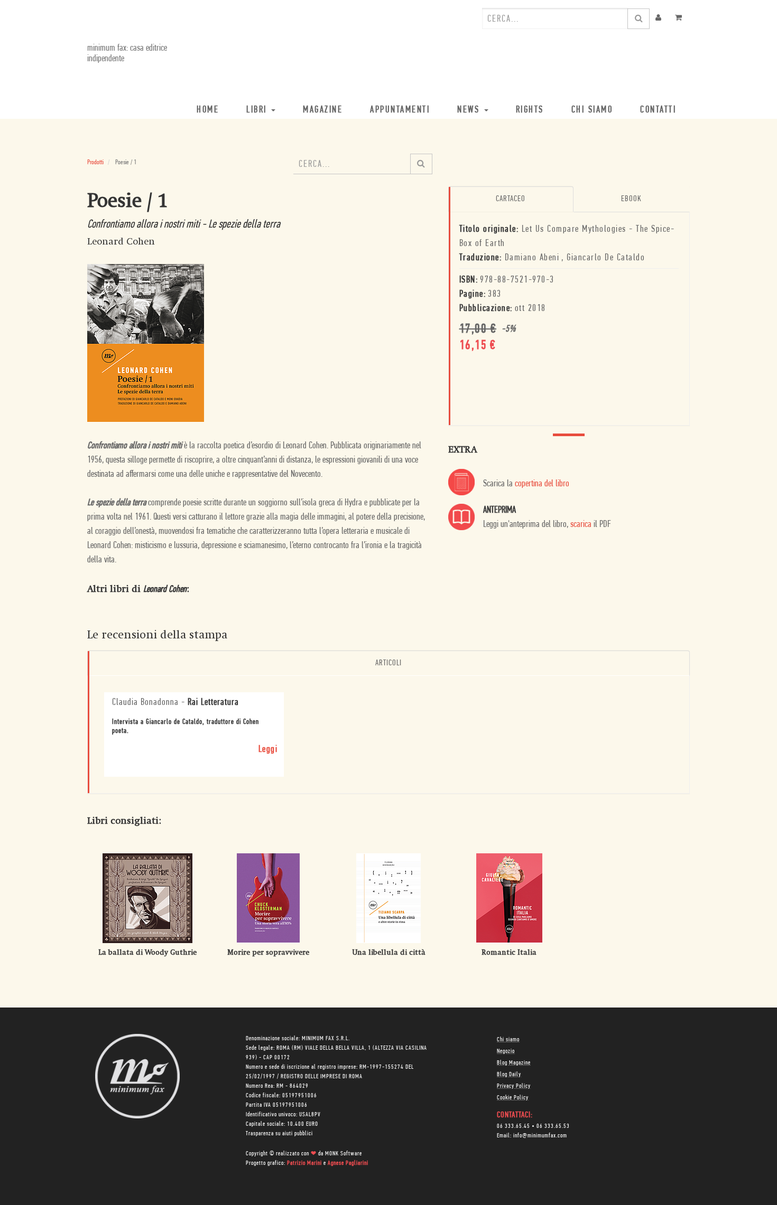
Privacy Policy (514, 1086)
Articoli (388, 663)
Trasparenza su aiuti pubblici (279, 1134)
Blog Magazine (514, 1063)
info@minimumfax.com (540, 1136)
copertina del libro (542, 484)
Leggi (268, 750)
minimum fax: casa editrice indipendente (127, 54)
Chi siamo (508, 1040)
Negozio (506, 1051)
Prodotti (95, 162)
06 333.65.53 (553, 1126)
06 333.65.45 (513, 1126)
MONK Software (343, 1154)
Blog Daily (509, 1074)
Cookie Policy (513, 1098)
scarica (580, 525)
